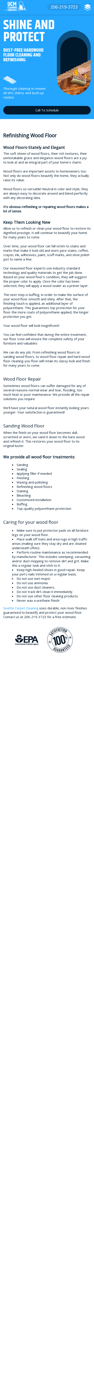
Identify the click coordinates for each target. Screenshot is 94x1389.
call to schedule (47, 110)
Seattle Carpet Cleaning (20, 608)
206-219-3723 (64, 7)
